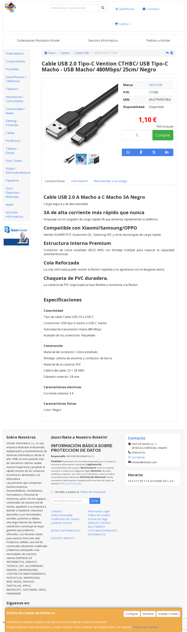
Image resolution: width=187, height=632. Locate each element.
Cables (10, 133)
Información (79, 181)
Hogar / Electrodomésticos (18, 170)
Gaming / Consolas (12, 123)
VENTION (155, 85)
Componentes (15, 61)
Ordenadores (15, 53)
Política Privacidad (61, 515)
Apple (10, 204)
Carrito (123, 24)
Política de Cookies (145, 627)
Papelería (12, 180)
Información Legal (98, 511)
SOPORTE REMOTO (63, 538)
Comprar (162, 135)
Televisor (12, 89)
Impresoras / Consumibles (14, 99)
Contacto (152, 9)
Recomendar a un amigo (110, 181)
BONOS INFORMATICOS (65, 530)
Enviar (94, 500)
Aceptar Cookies (168, 613)
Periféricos (13, 141)
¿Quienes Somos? (61, 523)
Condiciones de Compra (65, 519)
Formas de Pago (98, 519)
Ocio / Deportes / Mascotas (13, 192)
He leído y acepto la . (80, 492)
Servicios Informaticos (103, 40)
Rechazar (148, 613)
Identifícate (126, 9)
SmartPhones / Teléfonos (16, 79)
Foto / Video (14, 161)
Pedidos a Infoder (158, 40)
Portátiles (12, 69)
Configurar (132, 613)
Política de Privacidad (70, 483)
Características (55, 181)
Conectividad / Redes (15, 111)
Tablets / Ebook (12, 151)
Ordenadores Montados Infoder (38, 40)
